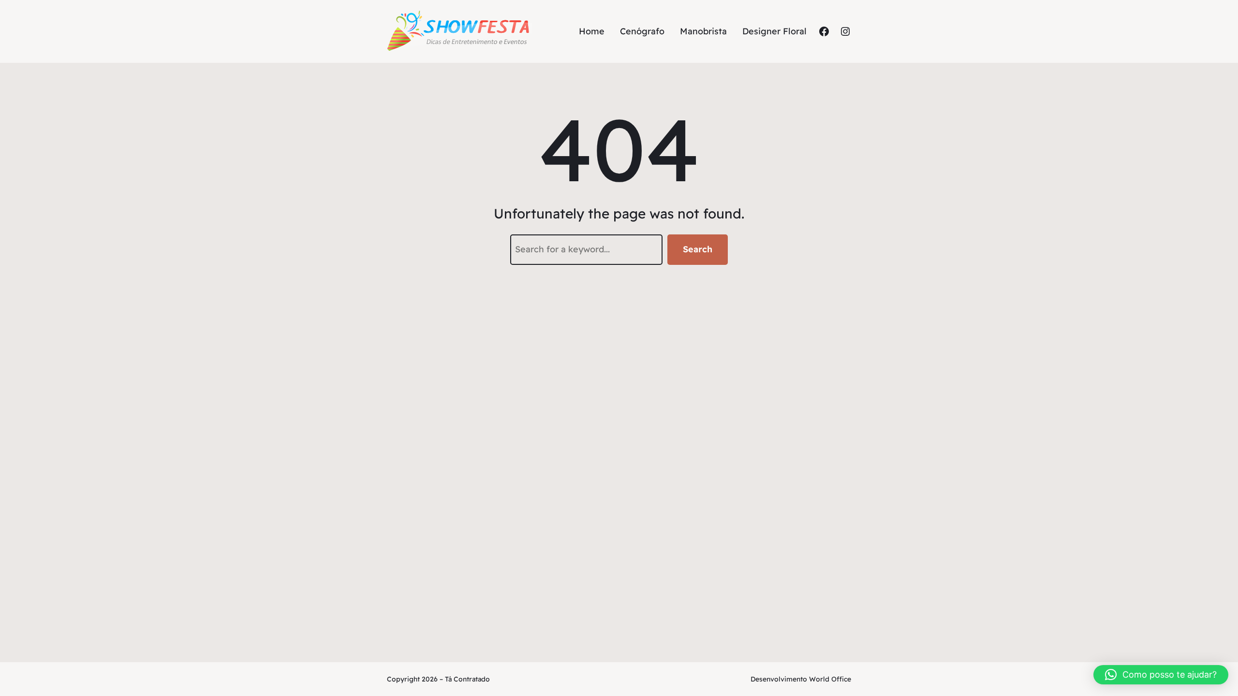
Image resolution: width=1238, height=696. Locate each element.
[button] (1160, 674)
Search (697, 249)
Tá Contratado (467, 679)
